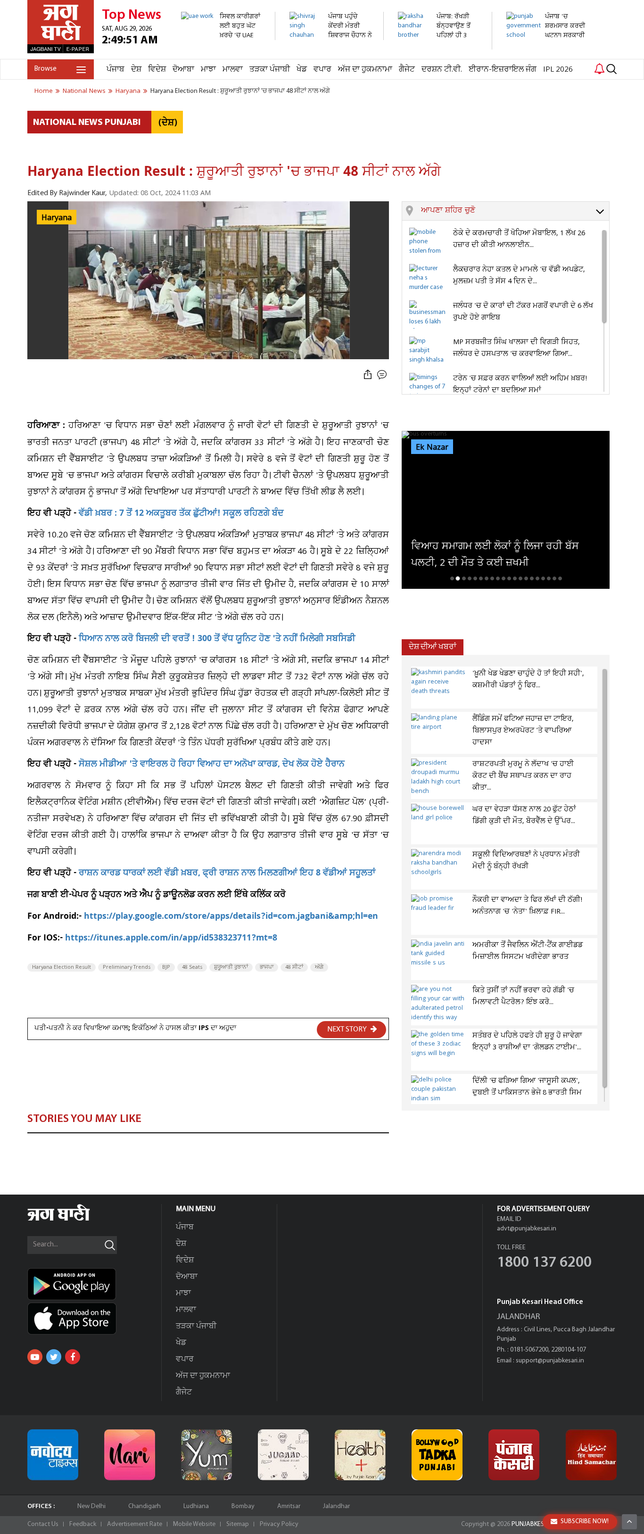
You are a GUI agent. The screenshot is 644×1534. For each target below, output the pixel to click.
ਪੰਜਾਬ (115, 69)
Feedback (82, 1524)
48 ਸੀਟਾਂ (294, 967)
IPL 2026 (558, 69)
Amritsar (288, 1506)
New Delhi (91, 1506)
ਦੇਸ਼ (136, 69)
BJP (166, 967)
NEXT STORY (347, 1029)
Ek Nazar (432, 447)
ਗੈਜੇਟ (407, 69)
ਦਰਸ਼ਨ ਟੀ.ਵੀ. (441, 69)
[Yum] (206, 1454)
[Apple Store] (94, 1319)
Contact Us (42, 1524)
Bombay (243, 1506)
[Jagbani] (71, 1219)
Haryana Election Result (61, 967)
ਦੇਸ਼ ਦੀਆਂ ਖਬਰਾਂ (432, 647)
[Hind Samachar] (591, 1454)
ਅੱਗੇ (319, 967)
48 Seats (192, 967)
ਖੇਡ (302, 69)
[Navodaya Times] (52, 1454)
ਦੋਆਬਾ (183, 69)
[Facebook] (72, 1356)
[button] (515, 211)
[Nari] (129, 1454)
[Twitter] (53, 1356)
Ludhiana (196, 1506)
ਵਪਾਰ (322, 69)
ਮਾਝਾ (208, 69)
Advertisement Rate (134, 1524)
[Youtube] (34, 1356)
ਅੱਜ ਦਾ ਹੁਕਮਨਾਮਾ (365, 69)
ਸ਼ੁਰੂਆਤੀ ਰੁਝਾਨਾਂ (231, 967)
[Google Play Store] (94, 1284)
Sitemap (237, 1524)
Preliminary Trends (126, 967)
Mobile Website (194, 1524)
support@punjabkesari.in (550, 1360)
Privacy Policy (279, 1524)
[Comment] (383, 375)
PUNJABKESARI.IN (536, 1524)
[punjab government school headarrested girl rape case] (548, 54)
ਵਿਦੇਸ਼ (157, 69)
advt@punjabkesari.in (526, 1228)
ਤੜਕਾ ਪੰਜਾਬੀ (269, 69)
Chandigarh (144, 1506)
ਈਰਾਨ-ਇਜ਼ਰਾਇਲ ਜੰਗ (503, 69)
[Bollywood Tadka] (437, 1454)
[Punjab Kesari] (513, 1454)
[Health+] (360, 1454)
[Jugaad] (283, 1454)
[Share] (367, 375)
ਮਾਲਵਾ (233, 69)
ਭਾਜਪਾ (266, 967)
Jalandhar (336, 1506)
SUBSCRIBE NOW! (585, 1521)
